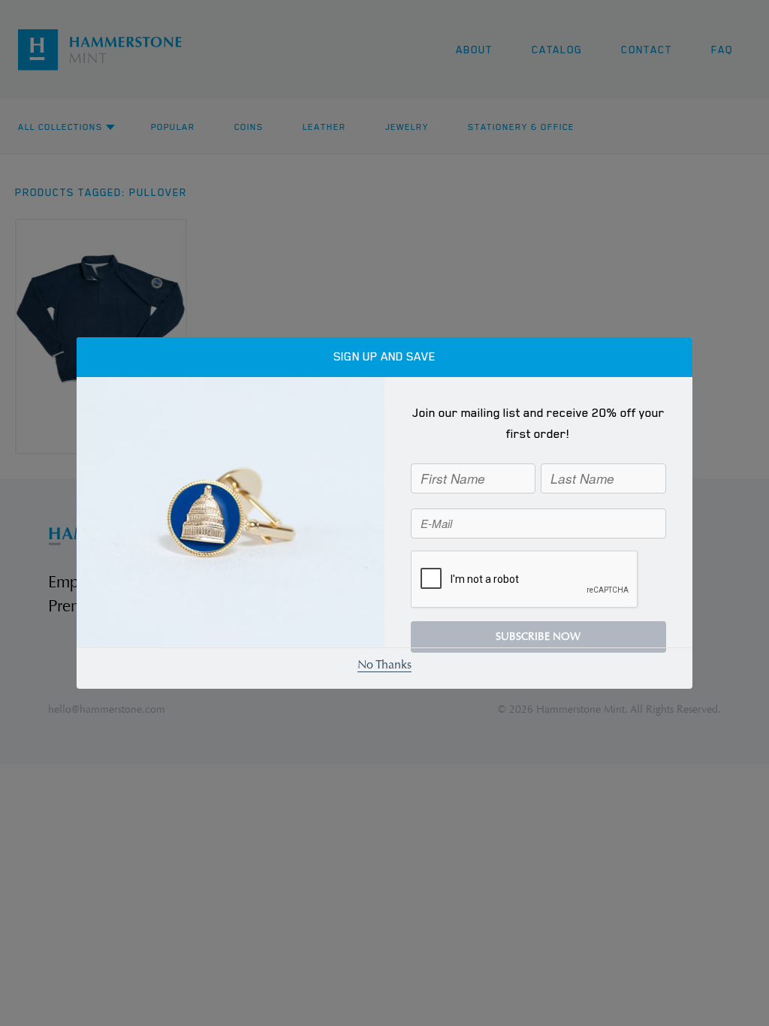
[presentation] (525, 580)
